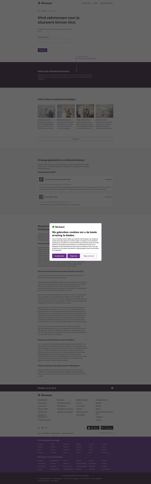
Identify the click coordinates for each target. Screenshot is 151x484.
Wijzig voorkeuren (88, 256)
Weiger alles (73, 256)
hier (97, 246)
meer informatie (81, 248)
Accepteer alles (59, 256)
